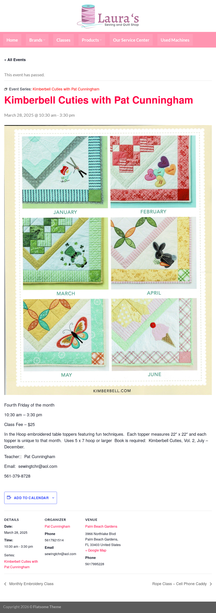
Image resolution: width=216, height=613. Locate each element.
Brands (35, 39)
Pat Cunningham (57, 526)
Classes (63, 39)
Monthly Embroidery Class (31, 583)
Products (90, 39)
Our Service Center (131, 39)
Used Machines (175, 39)
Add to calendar (31, 497)
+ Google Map (95, 550)
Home (12, 39)
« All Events (15, 59)
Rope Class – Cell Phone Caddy (180, 583)
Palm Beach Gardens (101, 526)
